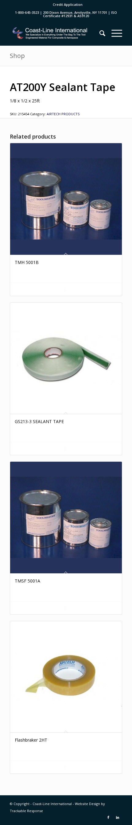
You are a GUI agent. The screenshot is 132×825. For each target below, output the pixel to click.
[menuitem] (68, 4)
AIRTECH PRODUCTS (63, 114)
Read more (41, 289)
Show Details (92, 289)
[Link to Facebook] (108, 817)
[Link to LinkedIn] (117, 817)
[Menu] (113, 33)
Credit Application (68, 4)
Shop (17, 56)
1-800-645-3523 (27, 12)
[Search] (99, 33)
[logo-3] (54, 33)
